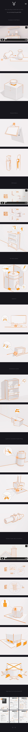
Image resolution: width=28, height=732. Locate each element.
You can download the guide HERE (14, 12)
